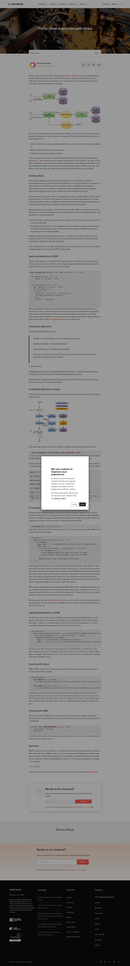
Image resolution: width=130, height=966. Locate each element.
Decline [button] (75, 504)
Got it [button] (82, 504)
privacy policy (60, 498)
